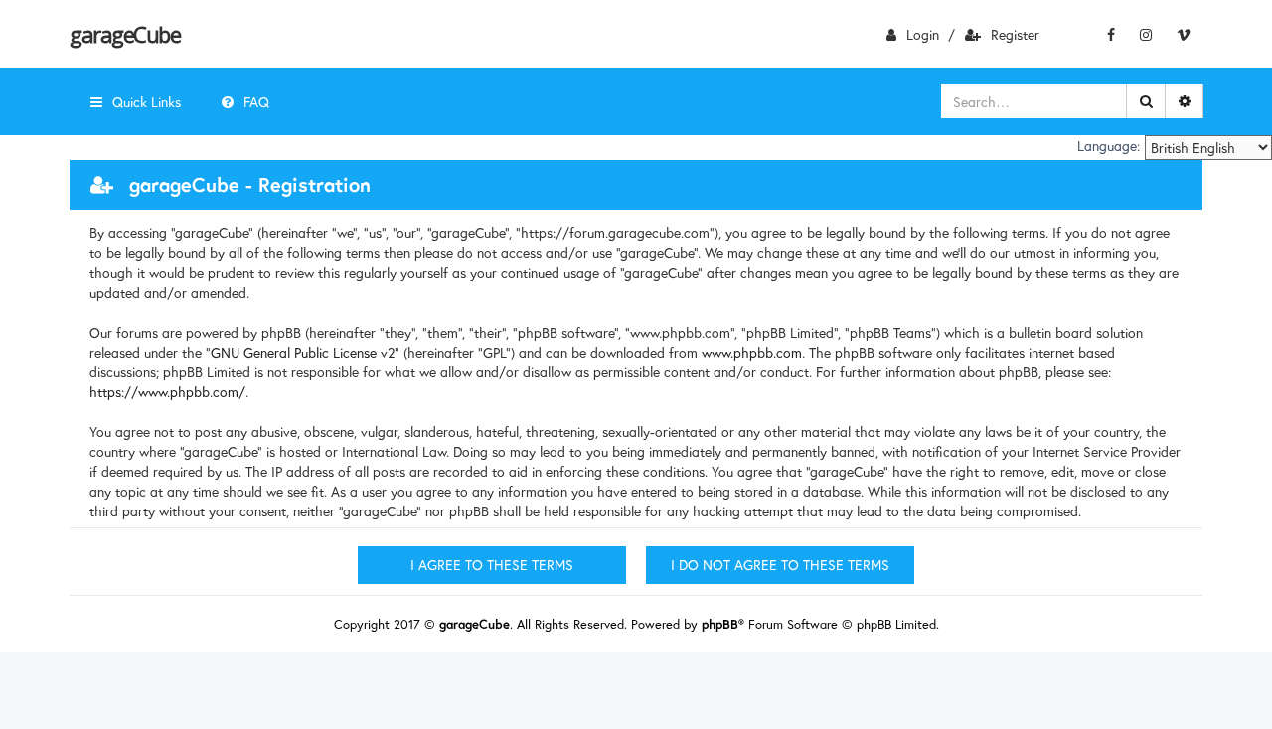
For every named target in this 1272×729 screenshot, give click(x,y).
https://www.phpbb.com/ (167, 391)
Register (1015, 34)
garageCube (125, 34)
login (922, 34)
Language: (1108, 146)
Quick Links (146, 101)
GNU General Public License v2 (303, 352)
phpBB (720, 624)
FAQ (256, 101)
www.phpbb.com (752, 352)
